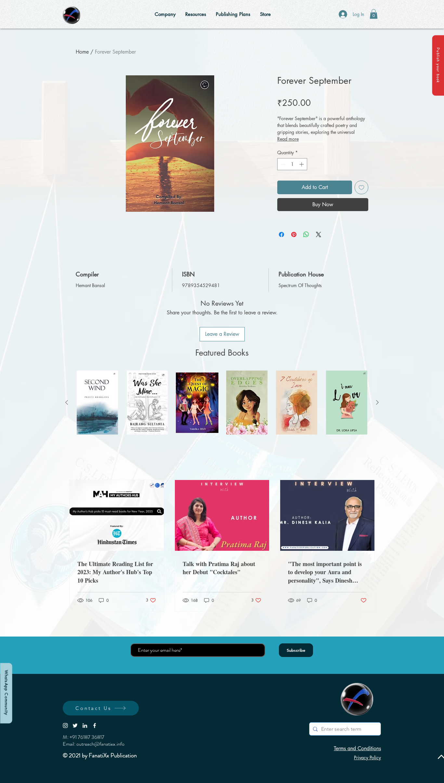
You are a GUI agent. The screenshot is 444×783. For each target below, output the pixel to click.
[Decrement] (282, 164)
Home (82, 51)
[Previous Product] (67, 402)
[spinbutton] (292, 164)
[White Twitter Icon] (75, 725)
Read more (288, 139)
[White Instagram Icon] (65, 725)
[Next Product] (377, 402)
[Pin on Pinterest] (294, 234)
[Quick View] (97, 403)
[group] (222, 402)
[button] (438, 65)
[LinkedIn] (85, 725)
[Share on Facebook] (281, 234)
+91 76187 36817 (87, 737)
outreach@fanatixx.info (100, 744)
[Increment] (302, 164)
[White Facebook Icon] (94, 725)
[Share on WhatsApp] (306, 234)
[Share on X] (318, 234)
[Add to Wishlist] (361, 187)
